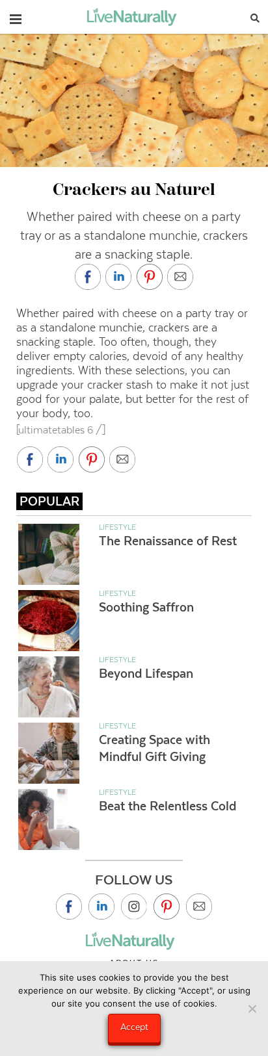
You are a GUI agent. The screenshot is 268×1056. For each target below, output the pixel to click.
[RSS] (199, 907)
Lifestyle (117, 527)
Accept (134, 1027)
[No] (251, 1008)
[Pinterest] (167, 907)
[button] (15, 16)
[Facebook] (69, 907)
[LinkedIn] (101, 907)
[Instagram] (134, 907)
